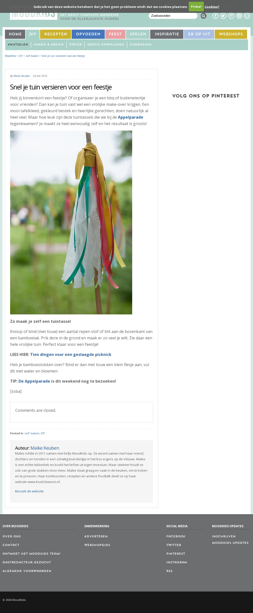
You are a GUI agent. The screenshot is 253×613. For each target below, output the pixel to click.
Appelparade (130, 117)
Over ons (11, 536)
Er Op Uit (199, 34)
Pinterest (175, 553)
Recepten (55, 34)
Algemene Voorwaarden (26, 571)
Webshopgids (97, 545)
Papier (75, 44)
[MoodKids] (64, 18)
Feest (115, 34)
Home (15, 34)
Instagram (176, 562)
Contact (10, 545)
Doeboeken (141, 44)
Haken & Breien (49, 44)
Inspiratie (167, 34)
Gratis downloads (105, 44)
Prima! (196, 6)
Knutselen (18, 44)
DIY (32, 34)
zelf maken (31, 433)
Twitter (173, 545)
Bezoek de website (29, 491)
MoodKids (10, 56)
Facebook (175, 536)
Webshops (231, 34)
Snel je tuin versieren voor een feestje (63, 56)
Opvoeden (88, 34)
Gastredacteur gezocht (26, 562)
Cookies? (212, 6)
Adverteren (96, 536)
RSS (169, 571)
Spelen (138, 34)
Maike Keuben (22, 76)
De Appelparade (34, 381)
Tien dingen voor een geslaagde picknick (70, 354)
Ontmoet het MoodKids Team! (31, 553)
